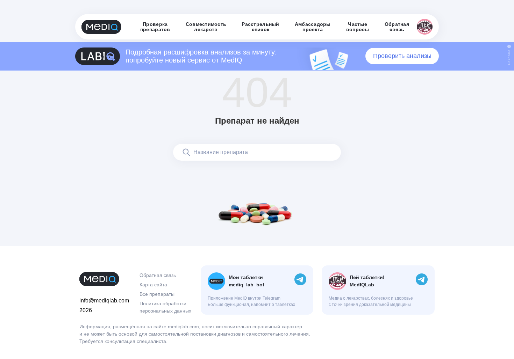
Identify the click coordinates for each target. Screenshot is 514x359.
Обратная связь (158, 275)
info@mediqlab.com (104, 300)
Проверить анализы (402, 55)
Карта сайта (153, 284)
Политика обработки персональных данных (165, 307)
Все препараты (157, 294)
